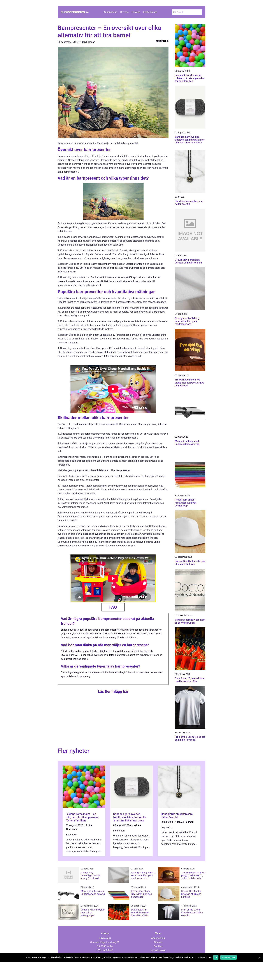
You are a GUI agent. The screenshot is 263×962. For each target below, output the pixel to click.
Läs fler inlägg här (113, 691)
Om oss (124, 12)
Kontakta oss (150, 12)
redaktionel (162, 40)
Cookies (136, 12)
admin (137, 825)
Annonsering (110, 12)
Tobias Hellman (185, 822)
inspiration (71, 834)
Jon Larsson (88, 42)
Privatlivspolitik (228, 957)
